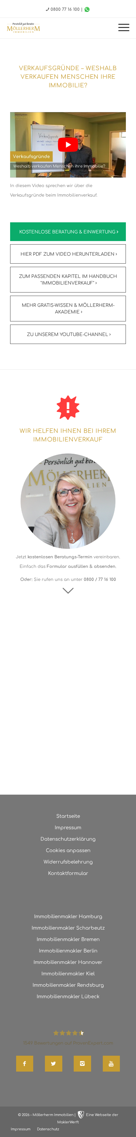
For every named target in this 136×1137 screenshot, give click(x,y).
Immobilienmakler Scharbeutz (68, 928)
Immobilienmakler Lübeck (68, 996)
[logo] (23, 27)
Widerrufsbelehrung (68, 862)
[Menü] (120, 28)
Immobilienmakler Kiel (68, 974)
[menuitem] (120, 28)
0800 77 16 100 (65, 9)
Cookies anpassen (68, 850)
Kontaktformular (68, 873)
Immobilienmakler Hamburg (68, 916)
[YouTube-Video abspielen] (68, 145)
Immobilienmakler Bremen (68, 939)
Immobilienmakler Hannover (68, 962)
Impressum (68, 828)
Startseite (68, 816)
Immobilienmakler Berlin (68, 951)
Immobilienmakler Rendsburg (68, 985)
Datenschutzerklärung (68, 839)
